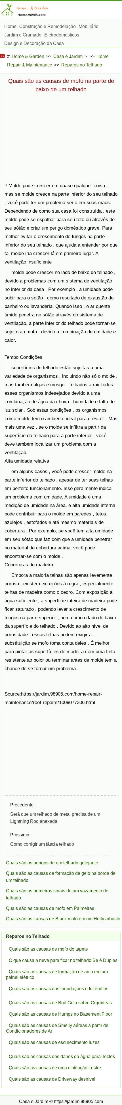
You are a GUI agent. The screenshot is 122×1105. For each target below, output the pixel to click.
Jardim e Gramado (22, 35)
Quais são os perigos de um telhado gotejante (52, 862)
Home (10, 26)
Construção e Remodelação (47, 26)
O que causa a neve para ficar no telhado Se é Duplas (63, 960)
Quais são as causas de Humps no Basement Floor (60, 1014)
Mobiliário (88, 26)
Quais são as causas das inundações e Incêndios (58, 988)
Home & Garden (28, 56)
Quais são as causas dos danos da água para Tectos (62, 1056)
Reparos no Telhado (81, 64)
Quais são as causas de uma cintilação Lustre (55, 1067)
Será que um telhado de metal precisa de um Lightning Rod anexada (55, 818)
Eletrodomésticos (61, 35)
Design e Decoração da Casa (34, 43)
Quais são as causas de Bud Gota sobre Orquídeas (60, 1002)
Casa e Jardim (68, 56)
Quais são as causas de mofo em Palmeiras (50, 908)
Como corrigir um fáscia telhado (42, 844)
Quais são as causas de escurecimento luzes (54, 1042)
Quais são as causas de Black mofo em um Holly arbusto (63, 918)
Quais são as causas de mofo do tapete (48, 949)
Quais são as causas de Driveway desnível (52, 1079)
